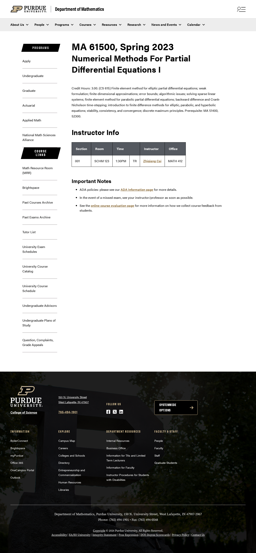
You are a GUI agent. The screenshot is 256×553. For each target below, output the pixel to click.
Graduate (28, 90)
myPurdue (16, 455)
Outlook (15, 477)
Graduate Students (165, 463)
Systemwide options (167, 407)
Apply (26, 61)
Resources (109, 24)
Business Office (116, 448)
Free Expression (128, 535)
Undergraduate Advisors (39, 305)
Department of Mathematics (79, 9)
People (39, 24)
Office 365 (16, 463)
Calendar (193, 24)
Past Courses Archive (37, 202)
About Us (17, 24)
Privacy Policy (180, 535)
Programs (62, 24)
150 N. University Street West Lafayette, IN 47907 (73, 399)
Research (134, 24)
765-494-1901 (67, 412)
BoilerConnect (19, 441)
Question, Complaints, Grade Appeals (37, 342)
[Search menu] (241, 9)
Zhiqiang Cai (152, 161)
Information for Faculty (120, 467)
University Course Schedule (35, 288)
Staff (157, 455)
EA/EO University (79, 535)
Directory (64, 463)
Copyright (99, 531)
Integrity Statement (104, 535)
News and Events (164, 24)
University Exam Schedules (33, 249)
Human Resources (69, 482)
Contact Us (198, 535)
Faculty (158, 448)
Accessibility (59, 535)
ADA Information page (137, 189)
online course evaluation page (112, 205)
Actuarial (28, 105)
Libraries (63, 490)
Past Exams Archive (36, 217)
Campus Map (66, 441)
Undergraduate (32, 75)
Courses (85, 24)
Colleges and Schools (71, 455)
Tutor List (29, 232)
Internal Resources (117, 441)
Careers (63, 448)
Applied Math (31, 120)
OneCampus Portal (22, 470)
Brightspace (30, 187)
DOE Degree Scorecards (155, 535)
